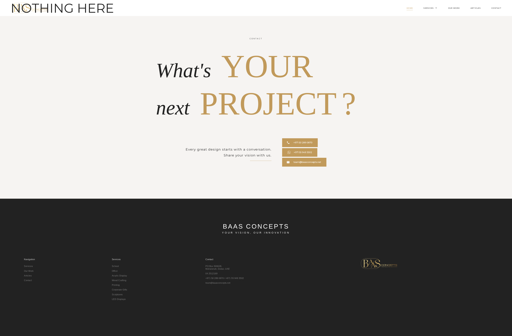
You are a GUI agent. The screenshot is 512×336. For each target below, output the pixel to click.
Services (430, 8)
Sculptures (117, 294)
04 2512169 (211, 273)
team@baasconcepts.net (304, 162)
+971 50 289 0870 (299, 143)
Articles (476, 8)
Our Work (28, 271)
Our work (454, 8)
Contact (496, 8)
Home (410, 8)
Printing (116, 285)
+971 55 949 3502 (303, 152)
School (115, 266)
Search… (4, 4)
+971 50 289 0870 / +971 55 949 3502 (224, 278)
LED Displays (119, 299)
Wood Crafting (119, 280)
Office (115, 271)
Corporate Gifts (119, 290)
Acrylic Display (119, 276)
